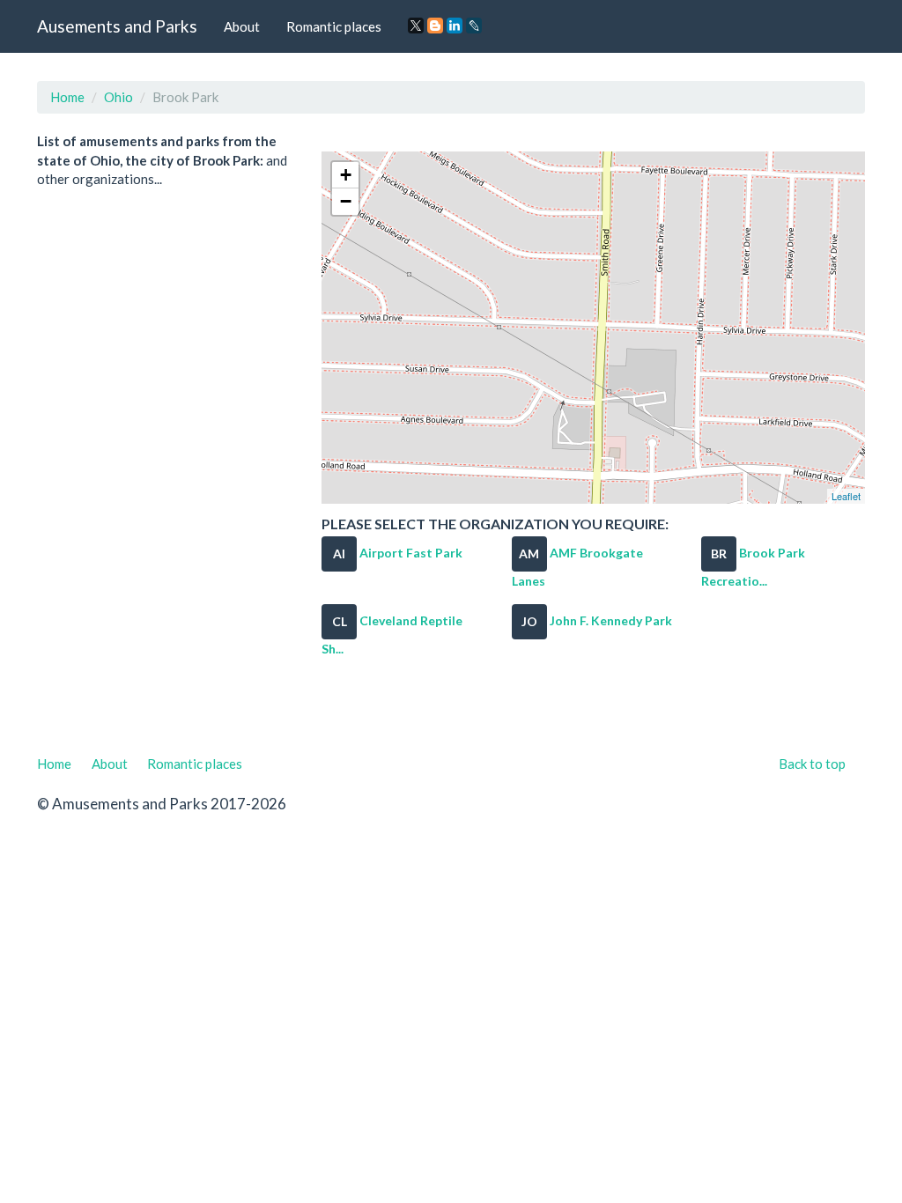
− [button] (345, 201)
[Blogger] (435, 25)
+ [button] (345, 175)
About (242, 26)
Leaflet (846, 496)
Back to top (812, 763)
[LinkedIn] (454, 25)
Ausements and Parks (117, 26)
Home (67, 97)
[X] (416, 25)
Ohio (118, 97)
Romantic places (333, 26)
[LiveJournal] (474, 25)
